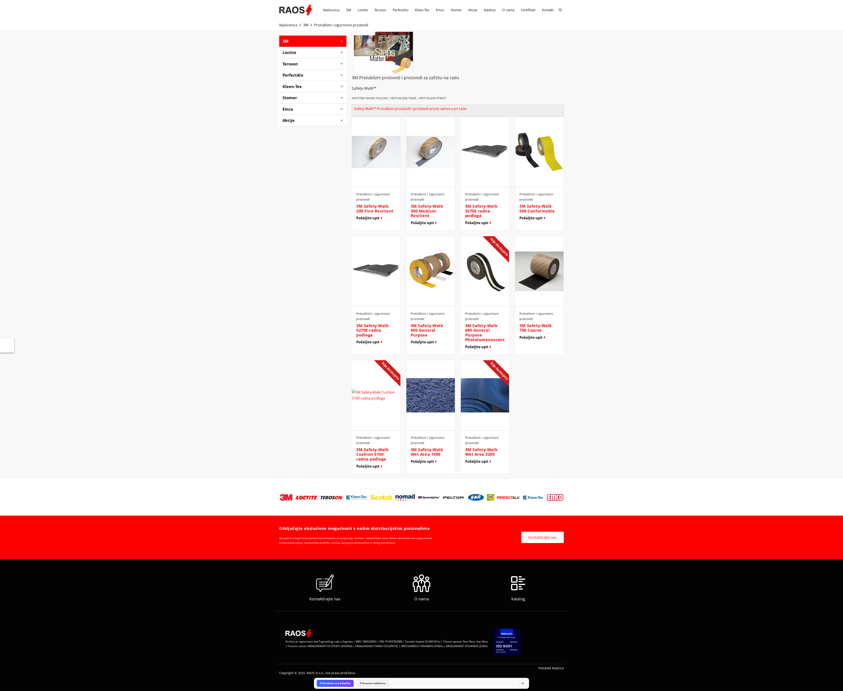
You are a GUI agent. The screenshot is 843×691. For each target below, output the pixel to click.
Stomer (456, 10)
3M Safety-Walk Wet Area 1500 (427, 452)
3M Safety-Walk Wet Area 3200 (481, 452)
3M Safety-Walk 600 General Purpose (427, 330)
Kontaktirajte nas (542, 537)
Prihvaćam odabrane (373, 683)
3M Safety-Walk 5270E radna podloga (372, 330)
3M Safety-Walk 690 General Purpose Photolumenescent (485, 332)
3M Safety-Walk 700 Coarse (535, 328)
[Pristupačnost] (7, 345)
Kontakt (548, 10)
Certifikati (528, 10)
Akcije (472, 10)
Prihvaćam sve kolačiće (335, 683)
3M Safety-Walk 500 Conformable (537, 208)
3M (348, 10)
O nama (508, 10)
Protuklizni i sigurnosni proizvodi (341, 25)
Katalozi (490, 10)
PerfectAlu (400, 10)
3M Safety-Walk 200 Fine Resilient (375, 208)
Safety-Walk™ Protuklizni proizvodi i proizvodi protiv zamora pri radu (410, 108)
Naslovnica (331, 10)
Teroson (380, 10)
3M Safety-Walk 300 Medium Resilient (427, 210)
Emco (440, 10)
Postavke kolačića (551, 668)
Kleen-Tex (422, 10)
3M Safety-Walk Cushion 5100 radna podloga (372, 454)
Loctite (363, 10)
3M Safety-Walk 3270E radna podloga (481, 210)
